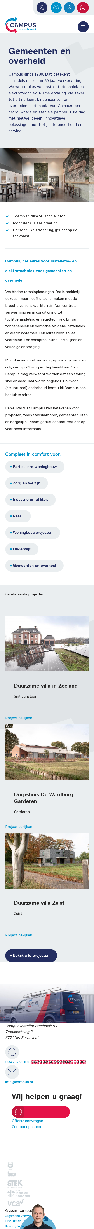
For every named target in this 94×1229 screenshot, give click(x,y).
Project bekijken (18, 718)
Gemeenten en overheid (34, 565)
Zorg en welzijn (26, 483)
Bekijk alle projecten (31, 955)
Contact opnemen (27, 1126)
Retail (18, 516)
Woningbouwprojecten (32, 532)
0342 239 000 (17, 1062)
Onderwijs (22, 549)
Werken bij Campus (69, 7)
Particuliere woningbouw (35, 466)
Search (56, 7)
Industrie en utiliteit (30, 499)
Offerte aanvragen (83, 7)
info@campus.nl (19, 1082)
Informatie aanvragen (45, 1111)
